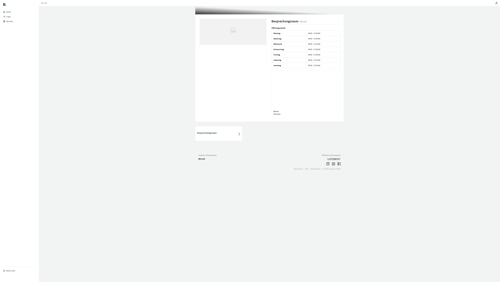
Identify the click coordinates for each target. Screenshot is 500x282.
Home (8, 12)
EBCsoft (44, 3)
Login (8, 16)
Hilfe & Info (10, 271)
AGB (306, 169)
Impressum (298, 169)
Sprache (9, 21)
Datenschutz (315, 169)
